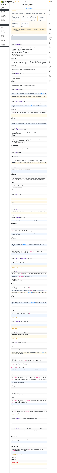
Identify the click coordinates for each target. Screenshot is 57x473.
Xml (49, 81)
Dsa (49, 24)
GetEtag (2, 34)
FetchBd (2, 31)
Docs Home (2, 6)
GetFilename (2, 36)
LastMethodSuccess (3, 18)
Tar (49, 74)
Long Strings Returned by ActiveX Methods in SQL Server (19, 142)
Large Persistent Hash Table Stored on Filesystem (18, 394)
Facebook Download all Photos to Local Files (17, 280)
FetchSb (44, 93)
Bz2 (49, 10)
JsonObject (50, 41)
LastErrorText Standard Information (16, 78)
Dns (49, 23)
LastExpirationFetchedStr (3, 16)
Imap (49, 38)
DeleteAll (2, 27)
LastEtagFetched (3, 15)
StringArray (50, 72)
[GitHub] (50, 1)
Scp (49, 61)
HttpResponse (50, 37)
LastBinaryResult (2, 12)
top (12, 57)
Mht (49, 48)
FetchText (13, 94)
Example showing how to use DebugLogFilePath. (18, 55)
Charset (50, 14)
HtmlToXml (50, 34)
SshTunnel (50, 70)
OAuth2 (49, 51)
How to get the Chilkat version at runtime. (17, 187)
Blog (24, 1)
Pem (49, 53)
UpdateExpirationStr (3, 45)
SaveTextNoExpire (3, 40)
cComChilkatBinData (23, 258)
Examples (2, 8)
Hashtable (50, 32)
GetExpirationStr (2, 35)
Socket (49, 67)
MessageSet (50, 47)
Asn (49, 5)
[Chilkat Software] (8, 1)
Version (1, 23)
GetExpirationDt (2, 48)
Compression (50, 17)
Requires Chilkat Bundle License (29, 8)
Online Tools (26, 1)
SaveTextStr (2, 41)
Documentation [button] (17, 1)
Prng (49, 56)
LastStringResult (2, 19)
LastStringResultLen (3, 20)
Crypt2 (49, 18)
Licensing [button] (21, 1)
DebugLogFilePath (3, 11)
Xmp (49, 84)
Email (49, 27)
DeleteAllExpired (2, 28)
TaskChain (50, 76)
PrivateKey (50, 55)
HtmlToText (50, 33)
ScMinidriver (50, 60)
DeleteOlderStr (2, 30)
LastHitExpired (31, 105)
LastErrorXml (2, 14)
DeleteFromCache (23, 115)
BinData (50, 9)
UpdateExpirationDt (3, 44)
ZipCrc (49, 86)
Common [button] (33, 1)
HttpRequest (50, 36)
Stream (49, 71)
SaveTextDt (2, 39)
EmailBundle (50, 28)
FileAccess (50, 29)
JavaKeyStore (50, 39)
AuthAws (50, 6)
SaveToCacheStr (2, 43)
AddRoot (2, 26)
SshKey (49, 69)
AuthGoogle (50, 8)
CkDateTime (50, 15)
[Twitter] (51, 1)
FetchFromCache (3, 32)
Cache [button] (30, 1)
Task (49, 75)
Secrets (49, 62)
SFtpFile (50, 66)
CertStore (50, 13)
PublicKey (50, 57)
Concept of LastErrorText (15, 77)
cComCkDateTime (21, 240)
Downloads (54, 1)
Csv (49, 20)
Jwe (49, 42)
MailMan (50, 46)
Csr (49, 19)
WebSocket (50, 80)
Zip (49, 85)
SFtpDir (49, 65)
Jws (49, 43)
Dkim (49, 22)
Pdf (49, 52)
